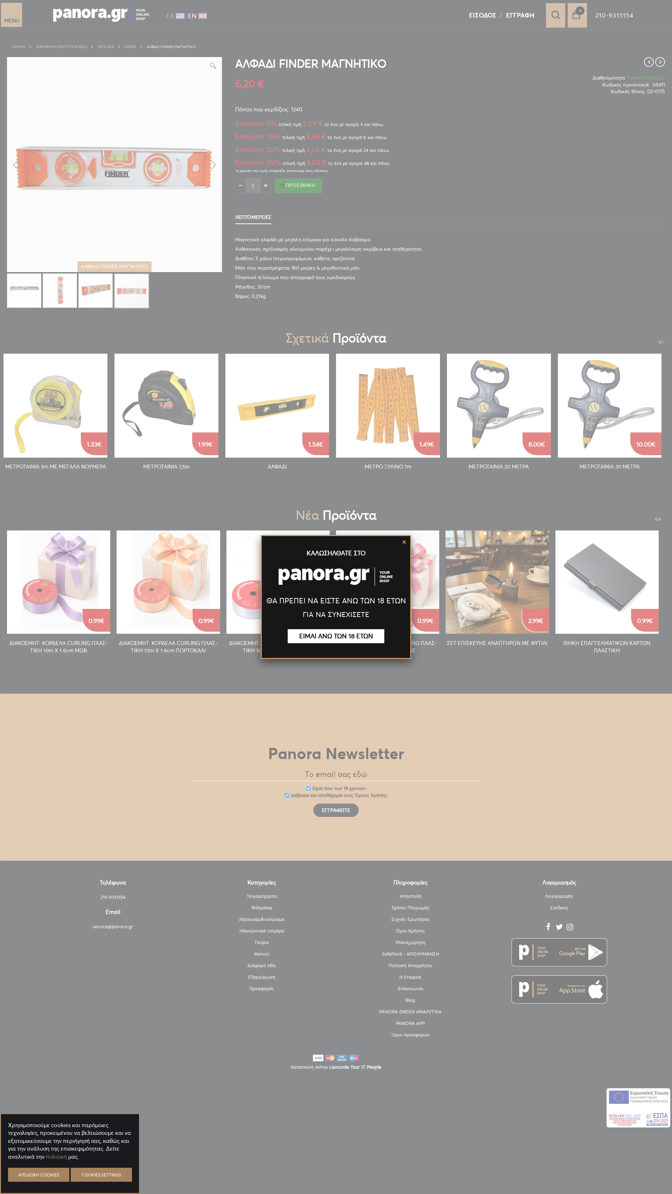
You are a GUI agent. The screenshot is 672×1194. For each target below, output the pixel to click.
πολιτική (56, 1156)
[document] (70, 1173)
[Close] (404, 542)
